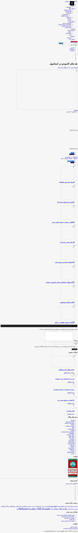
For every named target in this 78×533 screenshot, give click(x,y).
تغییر (32, 506)
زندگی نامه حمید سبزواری (67, 516)
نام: (76, 342)
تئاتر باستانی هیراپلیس (66, 302)
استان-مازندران (52, 506)
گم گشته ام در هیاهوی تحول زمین (65, 400)
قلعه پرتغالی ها (70, 411)
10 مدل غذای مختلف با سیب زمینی (65, 515)
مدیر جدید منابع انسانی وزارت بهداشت (64, 379)
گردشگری (68, 12)
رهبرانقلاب (12, 506)
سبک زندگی (71, 8)
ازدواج (72, 506)
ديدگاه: (75, 340)
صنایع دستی (65, 14)
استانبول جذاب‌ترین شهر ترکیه (64, 262)
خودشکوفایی (25, 506)
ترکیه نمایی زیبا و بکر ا (66, 242)
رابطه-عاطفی (19, 506)
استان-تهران (60, 506)
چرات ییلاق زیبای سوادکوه (66, 370)
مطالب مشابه (70, 161)
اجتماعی (75, 506)
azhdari (75, 110)
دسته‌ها (72, 152)
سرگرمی (69, 37)
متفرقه (72, 36)
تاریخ (70, 34)
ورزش (69, 20)
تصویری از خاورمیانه (69, 518)
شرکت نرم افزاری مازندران (70, 528)
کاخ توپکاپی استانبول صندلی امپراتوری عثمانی (59, 282)
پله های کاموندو (68, 158)
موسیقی (69, 18)
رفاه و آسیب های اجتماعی (64, 24)
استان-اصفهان (67, 506)
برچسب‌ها (71, 154)
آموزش (72, 28)
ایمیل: (75, 343)
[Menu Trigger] (72, 3)
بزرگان (69, 31)
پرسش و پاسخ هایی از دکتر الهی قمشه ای (63, 389)
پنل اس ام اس (73, 527)
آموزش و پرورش (67, 23)
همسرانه (46, 508)
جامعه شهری (71, 21)
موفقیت (55, 509)
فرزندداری (71, 519)
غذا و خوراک (68, 11)
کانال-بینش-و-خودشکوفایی (29, 508)
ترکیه (62, 158)
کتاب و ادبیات (71, 30)
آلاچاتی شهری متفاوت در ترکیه (64, 322)
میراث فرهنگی (64, 15)
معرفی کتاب (62, 509)
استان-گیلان (38, 506)
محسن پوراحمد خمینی (72, 508)
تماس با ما (71, 39)
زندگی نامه (68, 33)
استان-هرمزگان (43, 506)
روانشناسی (68, 7)
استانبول (75, 158)
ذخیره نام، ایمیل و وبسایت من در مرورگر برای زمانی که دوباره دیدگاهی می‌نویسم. (55, 346)
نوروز (51, 509)
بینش (34, 506)
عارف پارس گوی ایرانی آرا (65, 202)
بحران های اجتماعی (66, 26)
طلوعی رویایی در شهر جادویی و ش (62, 222)
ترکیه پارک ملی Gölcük (66, 182)
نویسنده (72, 162)
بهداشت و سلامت (70, 426)
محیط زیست (68, 27)
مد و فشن (68, 17)
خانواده (72, 5)
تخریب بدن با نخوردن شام (67, 521)
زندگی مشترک (67, 10)
